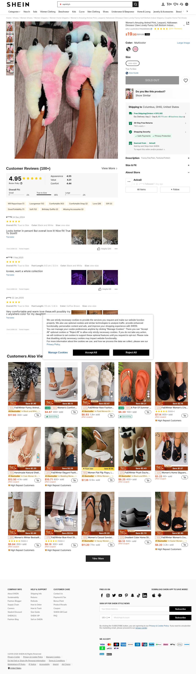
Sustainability (13, 597)
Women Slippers (41, 18)
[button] (181, 4)
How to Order (36, 605)
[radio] (128, 49)
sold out (152, 80)
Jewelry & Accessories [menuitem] (163, 11)
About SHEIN (13, 594)
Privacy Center (14, 657)
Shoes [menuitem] (105, 11)
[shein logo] (18, 4)
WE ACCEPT (105, 639)
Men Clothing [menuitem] (94, 11)
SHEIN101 (12, 616)
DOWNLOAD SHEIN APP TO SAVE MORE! (170, 590)
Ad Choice (66, 664)
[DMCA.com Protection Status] (109, 654)
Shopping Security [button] (142, 132)
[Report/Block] (116, 249)
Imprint (55, 664)
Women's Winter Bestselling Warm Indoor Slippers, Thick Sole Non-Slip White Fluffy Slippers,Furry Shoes (25, 537)
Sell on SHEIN (37, 619)
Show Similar (143, 95)
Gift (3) (109, 203)
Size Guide (35, 612)
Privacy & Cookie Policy (159, 626)
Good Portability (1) (16, 209)
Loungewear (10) (37, 203)
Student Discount (15, 612)
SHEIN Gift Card (60, 612)
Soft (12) (33, 209)
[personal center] (163, 4)
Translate (10, 237)
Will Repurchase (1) (16, 203)
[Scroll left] (183, 12)
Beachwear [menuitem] (63, 11)
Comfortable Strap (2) (78, 203)
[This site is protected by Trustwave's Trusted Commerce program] (102, 654)
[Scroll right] (187, 12)
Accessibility (44, 664)
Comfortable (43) (56, 203)
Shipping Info (36, 594)
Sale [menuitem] (35, 11)
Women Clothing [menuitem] (47, 11)
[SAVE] (186, 80)
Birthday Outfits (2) (50, 209)
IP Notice (32, 664)
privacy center (141, 628)
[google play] (159, 597)
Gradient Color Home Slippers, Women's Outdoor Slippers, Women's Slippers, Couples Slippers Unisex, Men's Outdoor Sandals (135, 537)
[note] (24, 404)
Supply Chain (13, 605)
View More (98, 558)
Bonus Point (59, 601)
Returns (34, 597)
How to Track (36, 608)
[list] (124, 595)
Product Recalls (60, 605)
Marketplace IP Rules (16, 664)
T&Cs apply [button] (139, 126)
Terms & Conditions (57, 661)
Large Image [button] (183, 43)
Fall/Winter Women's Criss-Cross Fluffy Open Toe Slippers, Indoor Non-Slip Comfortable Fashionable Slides (172, 407)
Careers (11, 608)
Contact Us (58, 594)
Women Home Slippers (59, 18)
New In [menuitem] (27, 11)
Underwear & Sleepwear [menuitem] (122, 11)
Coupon (57, 608)
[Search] (135, 4)
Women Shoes (26, 18)
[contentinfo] (145, 646)
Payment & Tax (60, 597)
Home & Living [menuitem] (143, 11)
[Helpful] (98, 249)
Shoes (15, 18)
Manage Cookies (53, 657)
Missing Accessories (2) (73, 209)
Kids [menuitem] (74, 11)
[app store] (154, 597)
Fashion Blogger (14, 601)
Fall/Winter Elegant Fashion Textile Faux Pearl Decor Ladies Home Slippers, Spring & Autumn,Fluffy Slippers (61, 472)
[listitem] (24, 391)
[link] (169, 4)
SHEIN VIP (35, 616)
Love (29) (97, 203)
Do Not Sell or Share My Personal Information (26, 661)
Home (8, 18)
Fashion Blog (13, 619)
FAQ (55, 616)
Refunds (34, 601)
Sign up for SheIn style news (115, 603)
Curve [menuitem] (82, 11)
